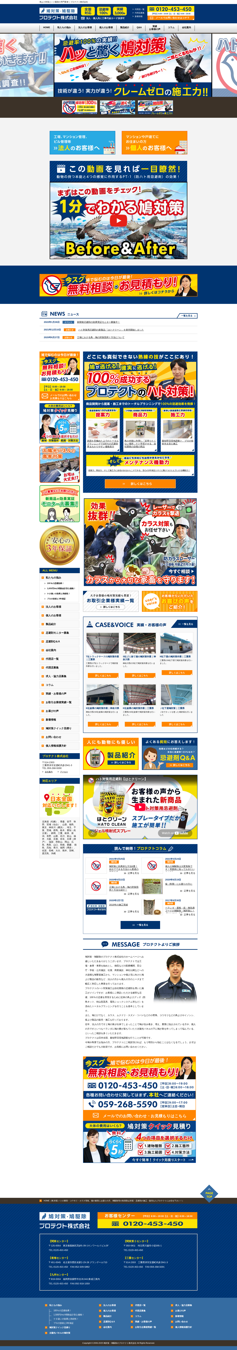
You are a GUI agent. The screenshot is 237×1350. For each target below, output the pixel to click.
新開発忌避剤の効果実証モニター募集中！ (98, 322)
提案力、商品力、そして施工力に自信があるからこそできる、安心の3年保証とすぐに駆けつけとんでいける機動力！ (139, 470)
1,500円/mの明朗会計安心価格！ (69, 1314)
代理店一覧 (139, 9)
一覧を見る (187, 315)
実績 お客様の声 (154, 27)
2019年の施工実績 (118, 904)
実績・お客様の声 (56, 693)
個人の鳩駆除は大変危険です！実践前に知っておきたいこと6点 (180, 869)
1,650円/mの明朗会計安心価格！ (61, 588)
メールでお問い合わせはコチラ (173, 17)
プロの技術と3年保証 (56, 599)
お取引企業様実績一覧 (59, 702)
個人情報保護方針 (56, 745)
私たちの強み (64, 27)
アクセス (64, 772)
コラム (171, 27)
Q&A (139, 27)
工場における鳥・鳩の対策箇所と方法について (100, 337)
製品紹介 (124, 27)
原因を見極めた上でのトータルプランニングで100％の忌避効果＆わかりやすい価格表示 (103, 443)
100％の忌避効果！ (55, 583)
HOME (46, 27)
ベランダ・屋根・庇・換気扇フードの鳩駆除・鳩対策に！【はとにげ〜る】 (180, 910)
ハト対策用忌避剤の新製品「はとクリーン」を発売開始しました (111, 329)
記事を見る (133, 873)
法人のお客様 (85, 27)
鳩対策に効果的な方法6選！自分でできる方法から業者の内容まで (123, 869)
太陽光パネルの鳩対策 (59, 1333)
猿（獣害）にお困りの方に (178, 884)
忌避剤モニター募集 (57, 632)
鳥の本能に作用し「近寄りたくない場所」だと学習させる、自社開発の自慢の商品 (140, 443)
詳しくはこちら (103, 675)
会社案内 (186, 27)
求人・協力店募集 (56, 676)
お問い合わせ (53, 737)
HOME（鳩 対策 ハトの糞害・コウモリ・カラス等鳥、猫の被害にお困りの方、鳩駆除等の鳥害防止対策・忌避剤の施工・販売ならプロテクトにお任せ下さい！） (114, 1201)
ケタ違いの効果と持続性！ (58, 593)
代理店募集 (139, 13)
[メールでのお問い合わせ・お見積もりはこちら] (139, 1119)
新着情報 (139, 16)
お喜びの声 (52, 711)
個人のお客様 (106, 27)
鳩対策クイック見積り (59, 728)
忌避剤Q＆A (53, 641)
